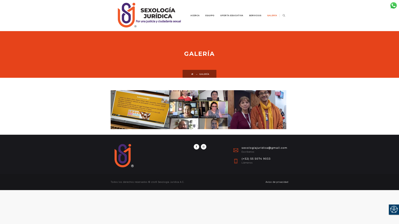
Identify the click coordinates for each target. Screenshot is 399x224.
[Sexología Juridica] (146, 15)
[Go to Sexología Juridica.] (192, 74)
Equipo (209, 15)
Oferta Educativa (231, 15)
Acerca (195, 15)
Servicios (255, 15)
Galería (272, 15)
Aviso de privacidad (277, 182)
